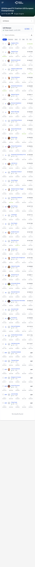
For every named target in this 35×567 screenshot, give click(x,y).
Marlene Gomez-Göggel (17, 189)
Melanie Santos (15, 94)
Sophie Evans (14, 51)
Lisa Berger (14, 214)
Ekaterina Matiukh (16, 60)
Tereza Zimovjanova (16, 146)
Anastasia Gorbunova (16, 86)
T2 (27, 39)
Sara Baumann (15, 240)
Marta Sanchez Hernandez (18, 300)
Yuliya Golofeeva (15, 77)
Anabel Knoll (14, 249)
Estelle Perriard (15, 232)
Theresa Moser (15, 360)
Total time (10, 39)
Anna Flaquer (14, 180)
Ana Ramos (14, 317)
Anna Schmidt (14, 309)
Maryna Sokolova (15, 326)
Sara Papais (14, 223)
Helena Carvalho (15, 266)
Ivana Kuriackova (15, 368)
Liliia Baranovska (15, 343)
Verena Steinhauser (16, 129)
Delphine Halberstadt (16, 68)
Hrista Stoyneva (15, 385)
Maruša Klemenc (15, 292)
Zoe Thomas (14, 206)
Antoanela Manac (15, 283)
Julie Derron (14, 163)
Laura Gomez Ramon (16, 120)
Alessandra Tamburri (16, 171)
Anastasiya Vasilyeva (16, 197)
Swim (16, 39)
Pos (4, 39)
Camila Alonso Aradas (16, 335)
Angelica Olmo (14, 43)
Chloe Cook (14, 402)
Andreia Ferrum (15, 274)
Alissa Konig (14, 137)
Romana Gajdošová (16, 103)
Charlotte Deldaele (16, 352)
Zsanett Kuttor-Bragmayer (18, 257)
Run (31, 39)
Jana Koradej (14, 394)
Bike (23, 39)
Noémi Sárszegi (15, 111)
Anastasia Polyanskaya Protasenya (19, 154)
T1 (19, 39)
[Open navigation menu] (2, 2)
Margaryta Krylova (16, 377)
